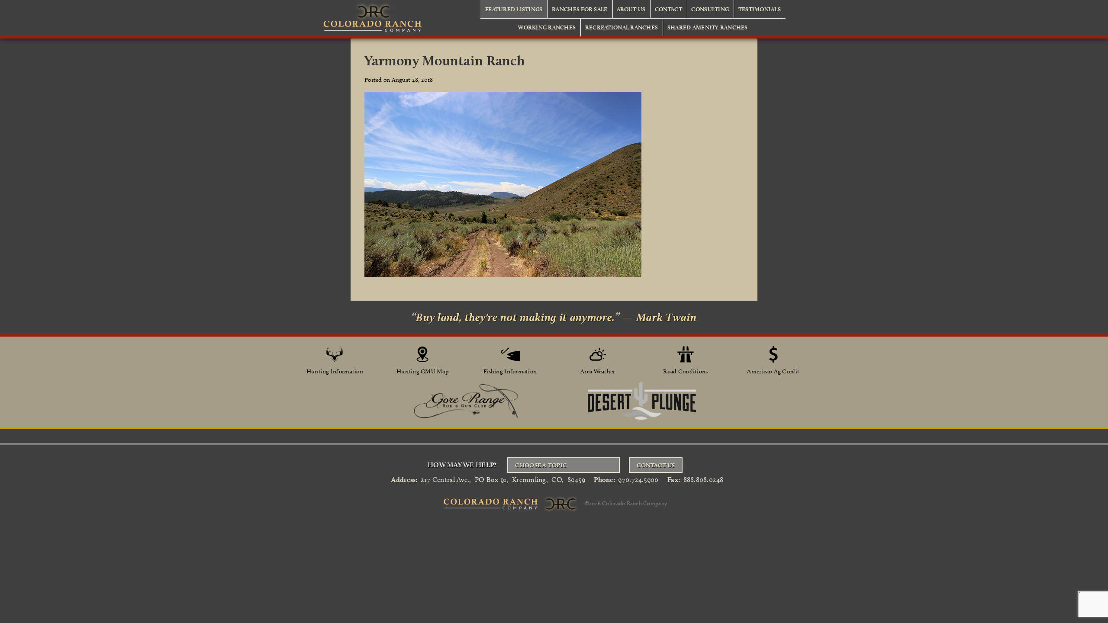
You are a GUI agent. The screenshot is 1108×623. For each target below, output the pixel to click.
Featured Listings (514, 9)
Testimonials (759, 9)
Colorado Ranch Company (634, 502)
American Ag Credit (773, 371)
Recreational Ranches (621, 27)
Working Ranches (547, 27)
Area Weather (597, 371)
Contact (668, 9)
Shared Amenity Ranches (707, 27)
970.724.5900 (638, 479)
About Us (631, 9)
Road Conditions (685, 371)
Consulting (710, 9)
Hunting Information (334, 371)
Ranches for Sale (579, 9)
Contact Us (656, 465)
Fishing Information (510, 371)
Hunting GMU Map (422, 371)
